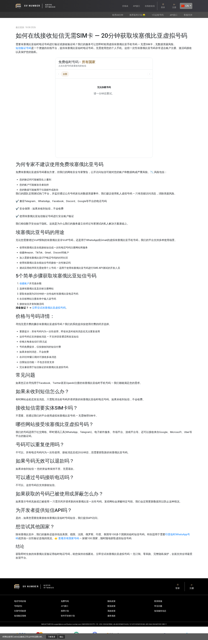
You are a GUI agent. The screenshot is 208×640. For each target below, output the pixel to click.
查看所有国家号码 (68, 538)
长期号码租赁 (20, 611)
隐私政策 (111, 601)
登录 (163, 7)
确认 (61, 637)
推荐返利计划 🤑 (137, 15)
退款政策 (111, 611)
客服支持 (188, 15)
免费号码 (65, 601)
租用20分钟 (117, 15)
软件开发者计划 (68, 616)
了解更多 (52, 637)
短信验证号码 (23, 48)
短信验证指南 (20, 616)
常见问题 (158, 606)
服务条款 (111, 616)
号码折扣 (18, 606)
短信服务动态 (160, 611)
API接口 (136, 6)
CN (187, 5)
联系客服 (158, 601)
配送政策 (111, 606)
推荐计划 (65, 611)
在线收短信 (150, 6)
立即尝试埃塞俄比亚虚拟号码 (49, 307)
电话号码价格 (20, 601)
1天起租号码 (158, 15)
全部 (65, 74)
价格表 (125, 6)
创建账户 (24, 283)
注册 (174, 7)
